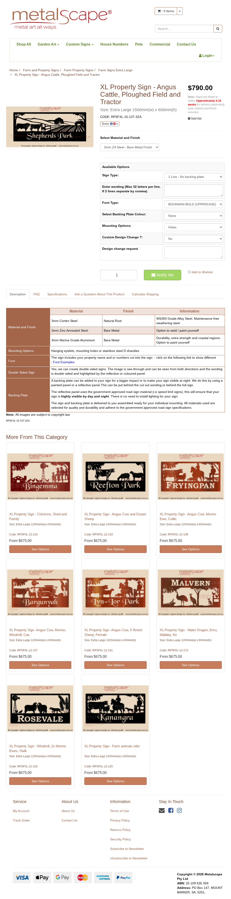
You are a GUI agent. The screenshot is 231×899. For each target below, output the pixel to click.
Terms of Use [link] (119, 811)
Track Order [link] (21, 820)
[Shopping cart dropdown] (180, 11)
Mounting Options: (117, 225)
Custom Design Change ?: (122, 237)
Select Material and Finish (120, 138)
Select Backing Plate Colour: (124, 214)
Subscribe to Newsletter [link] (127, 849)
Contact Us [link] (69, 820)
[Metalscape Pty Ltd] (60, 17)
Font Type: (110, 202)
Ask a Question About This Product (99, 294)
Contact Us (186, 44)
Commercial (160, 44)
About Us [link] (68, 811)
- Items (167, 11)
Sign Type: (110, 175)
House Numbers (114, 44)
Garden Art (47, 44)
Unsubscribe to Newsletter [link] (129, 858)
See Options (40, 549)
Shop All (23, 44)
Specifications (57, 294)
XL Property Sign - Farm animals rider (112, 746)
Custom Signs (78, 44)
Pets (139, 44)
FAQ (36, 294)
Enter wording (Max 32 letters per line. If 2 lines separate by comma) (131, 189)
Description (18, 294)
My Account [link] (21, 811)
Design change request (120, 248)
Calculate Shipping (145, 294)
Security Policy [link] (120, 839)
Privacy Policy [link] (120, 820)
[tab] (18, 294)
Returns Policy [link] (120, 830)
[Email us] (162, 810)
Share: (106, 123)
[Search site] (217, 28)
